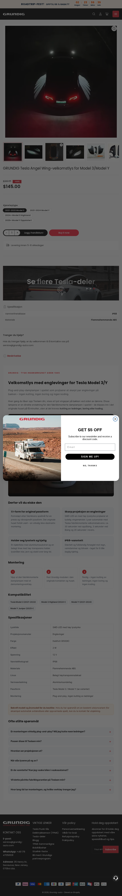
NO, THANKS (90, 466)
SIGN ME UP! (90, 456)
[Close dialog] (115, 419)
